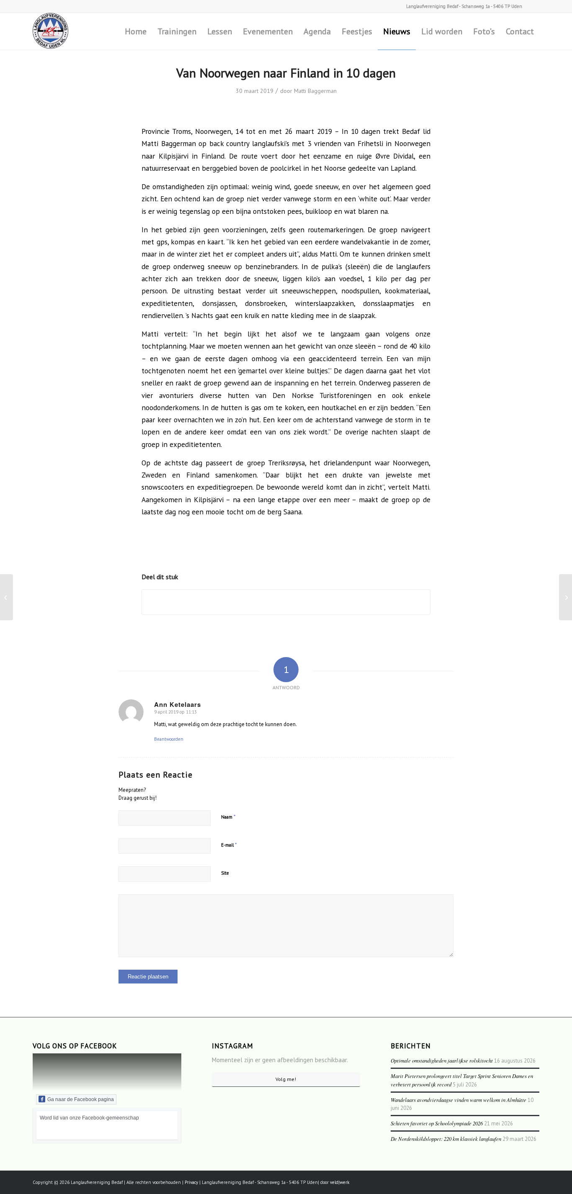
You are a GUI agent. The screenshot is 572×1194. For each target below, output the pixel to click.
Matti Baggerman (315, 91)
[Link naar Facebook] (533, 6)
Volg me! (286, 1079)
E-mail (229, 844)
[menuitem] (135, 31)
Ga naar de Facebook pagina (80, 1099)
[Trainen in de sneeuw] (6, 597)
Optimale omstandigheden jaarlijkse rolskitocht (442, 1060)
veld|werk (339, 1182)
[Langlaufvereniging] (50, 31)
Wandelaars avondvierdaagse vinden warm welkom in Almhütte (458, 1099)
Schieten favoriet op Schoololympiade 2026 (437, 1123)
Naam (228, 816)
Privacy (191, 1182)
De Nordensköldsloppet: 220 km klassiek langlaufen (446, 1138)
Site (225, 873)
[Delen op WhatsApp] (286, 602)
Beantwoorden (168, 739)
